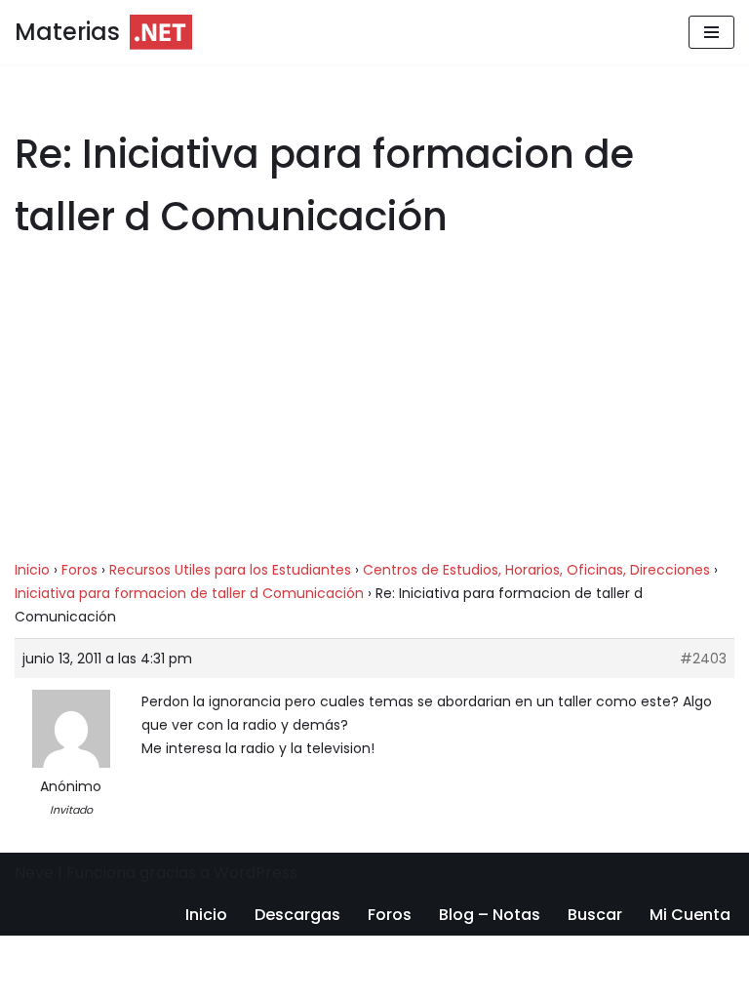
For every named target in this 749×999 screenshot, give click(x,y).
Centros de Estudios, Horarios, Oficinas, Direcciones (536, 569)
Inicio (32, 569)
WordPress (255, 872)
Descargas (297, 914)
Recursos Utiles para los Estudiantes (230, 569)
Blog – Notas (489, 914)
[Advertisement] (374, 413)
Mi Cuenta (690, 914)
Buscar (595, 914)
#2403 (703, 658)
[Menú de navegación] (711, 32)
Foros (79, 569)
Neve (34, 872)
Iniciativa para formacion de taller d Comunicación (189, 593)
